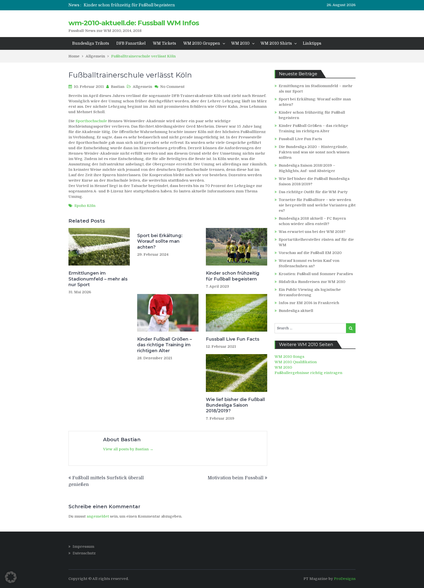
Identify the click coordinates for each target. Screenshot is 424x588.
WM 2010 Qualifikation (296, 362)
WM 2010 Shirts (276, 43)
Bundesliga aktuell (296, 310)
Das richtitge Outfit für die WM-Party (313, 192)
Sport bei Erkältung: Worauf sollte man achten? (160, 241)
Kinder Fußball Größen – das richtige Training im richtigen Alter (164, 344)
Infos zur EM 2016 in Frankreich (309, 303)
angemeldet (98, 516)
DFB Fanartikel (131, 43)
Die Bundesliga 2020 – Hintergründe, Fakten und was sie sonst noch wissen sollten (314, 152)
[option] (162, 5)
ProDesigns (345, 578)
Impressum (83, 546)
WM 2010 (240, 43)
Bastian (117, 86)
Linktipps (312, 43)
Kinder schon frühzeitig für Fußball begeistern (129, 5)
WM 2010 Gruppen (201, 43)
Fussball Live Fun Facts (232, 339)
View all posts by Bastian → (128, 449)
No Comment (172, 86)
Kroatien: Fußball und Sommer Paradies (316, 274)
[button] (11, 577)
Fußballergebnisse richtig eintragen (308, 373)
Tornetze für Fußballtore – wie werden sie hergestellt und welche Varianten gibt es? (317, 205)
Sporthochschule (91, 121)
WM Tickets (164, 43)
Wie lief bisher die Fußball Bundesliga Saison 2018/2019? (235, 405)
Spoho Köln (84, 205)
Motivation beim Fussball (236, 477)
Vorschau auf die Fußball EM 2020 (310, 253)
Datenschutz (84, 553)
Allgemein (142, 86)
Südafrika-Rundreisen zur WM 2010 (312, 282)
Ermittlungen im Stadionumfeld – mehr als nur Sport (98, 278)
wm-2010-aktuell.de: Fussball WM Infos (133, 23)
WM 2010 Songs (289, 356)
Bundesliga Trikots (90, 43)
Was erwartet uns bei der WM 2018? (312, 231)
